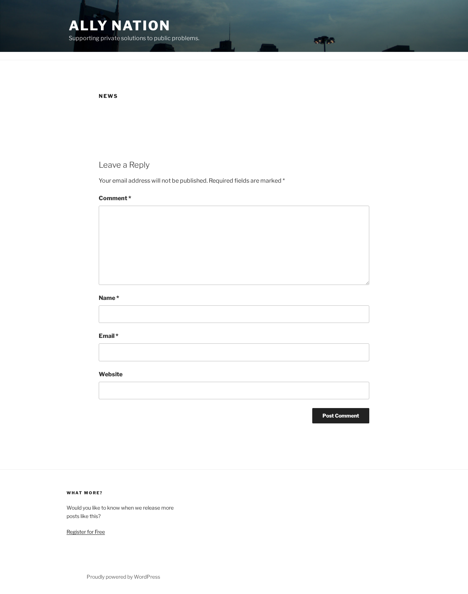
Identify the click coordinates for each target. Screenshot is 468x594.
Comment (115, 198)
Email (108, 335)
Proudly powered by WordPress (123, 577)
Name (109, 297)
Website (110, 374)
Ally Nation (119, 26)
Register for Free (86, 532)
